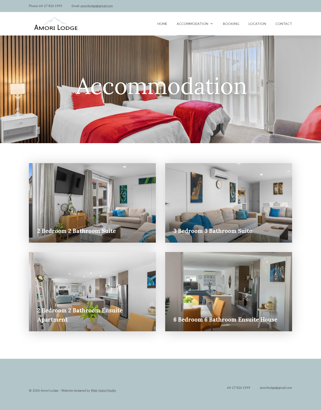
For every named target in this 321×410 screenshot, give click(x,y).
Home (162, 24)
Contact (283, 24)
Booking (231, 24)
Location (257, 24)
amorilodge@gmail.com (96, 6)
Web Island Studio (103, 390)
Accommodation (192, 24)
